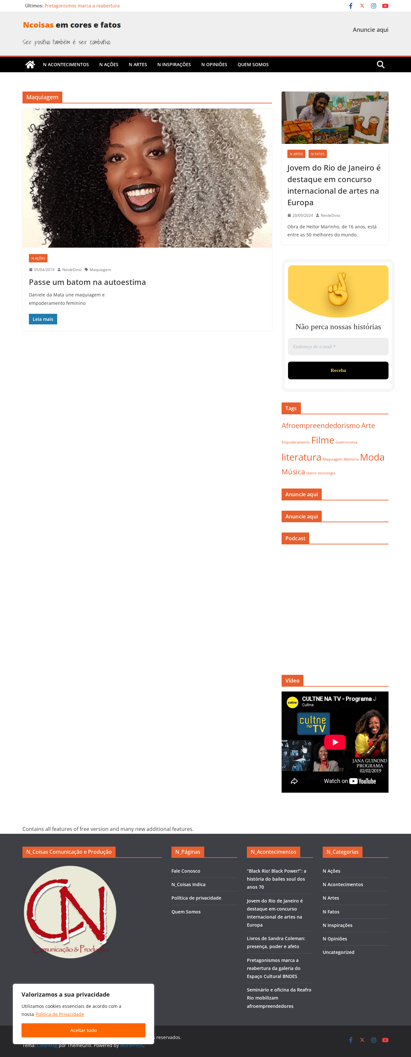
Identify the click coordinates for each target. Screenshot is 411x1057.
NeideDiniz (72, 269)
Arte (368, 425)
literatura (301, 457)
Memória (351, 459)
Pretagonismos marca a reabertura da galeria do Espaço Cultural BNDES (274, 968)
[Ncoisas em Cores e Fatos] (30, 64)
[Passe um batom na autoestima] (147, 178)
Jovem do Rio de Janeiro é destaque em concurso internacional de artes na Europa (334, 184)
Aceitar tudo (83, 1030)
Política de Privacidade (60, 1014)
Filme (322, 440)
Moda (372, 457)
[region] (83, 1014)
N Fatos (317, 154)
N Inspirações (174, 64)
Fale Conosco (185, 871)
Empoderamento (296, 442)
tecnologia (326, 473)
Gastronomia (346, 442)
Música (293, 471)
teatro (311, 473)
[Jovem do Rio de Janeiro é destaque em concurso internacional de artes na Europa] (335, 118)
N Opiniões (214, 64)
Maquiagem (100, 269)
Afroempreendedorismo (321, 425)
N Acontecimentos (66, 64)
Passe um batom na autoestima (87, 282)
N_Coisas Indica (188, 884)
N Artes (138, 64)
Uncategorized (338, 952)
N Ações (108, 64)
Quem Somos (253, 64)
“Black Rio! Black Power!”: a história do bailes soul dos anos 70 (276, 879)
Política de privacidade (196, 898)
